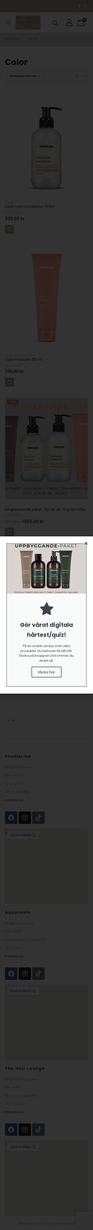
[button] (86, 543)
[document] (46, 615)
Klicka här (46, 672)
